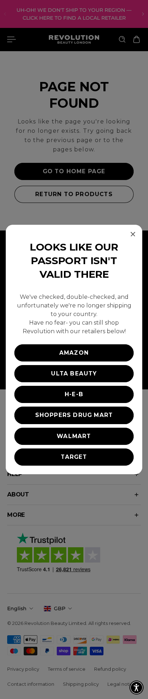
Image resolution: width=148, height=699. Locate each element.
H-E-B (74, 394)
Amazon (74, 352)
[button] (136, 687)
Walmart (74, 436)
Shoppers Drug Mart (74, 415)
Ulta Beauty (74, 373)
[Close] (132, 234)
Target (74, 456)
